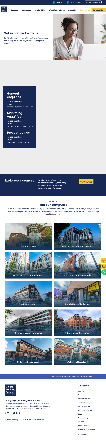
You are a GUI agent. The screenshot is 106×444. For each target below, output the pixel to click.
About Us (72, 10)
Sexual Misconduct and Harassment (86, 430)
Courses (14, 10)
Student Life (40, 10)
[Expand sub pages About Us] (77, 10)
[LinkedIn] (16, 412)
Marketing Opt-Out (85, 410)
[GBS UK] (4, 9)
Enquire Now (98, 10)
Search (59, 2)
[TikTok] (19, 412)
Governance (82, 414)
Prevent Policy (83, 425)
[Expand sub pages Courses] (19, 10)
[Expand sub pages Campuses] (32, 10)
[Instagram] (5, 412)
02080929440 (76, 2)
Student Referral (84, 399)
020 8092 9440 (16, 102)
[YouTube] (8, 412)
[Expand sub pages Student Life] (46, 10)
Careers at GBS (83, 403)
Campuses (26, 10)
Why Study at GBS (57, 10)
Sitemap (81, 422)
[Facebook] (11, 412)
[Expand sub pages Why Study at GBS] (66, 10)
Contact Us (85, 10)
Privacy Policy (83, 418)
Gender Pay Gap (84, 406)
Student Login (94, 2)
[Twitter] (14, 412)
